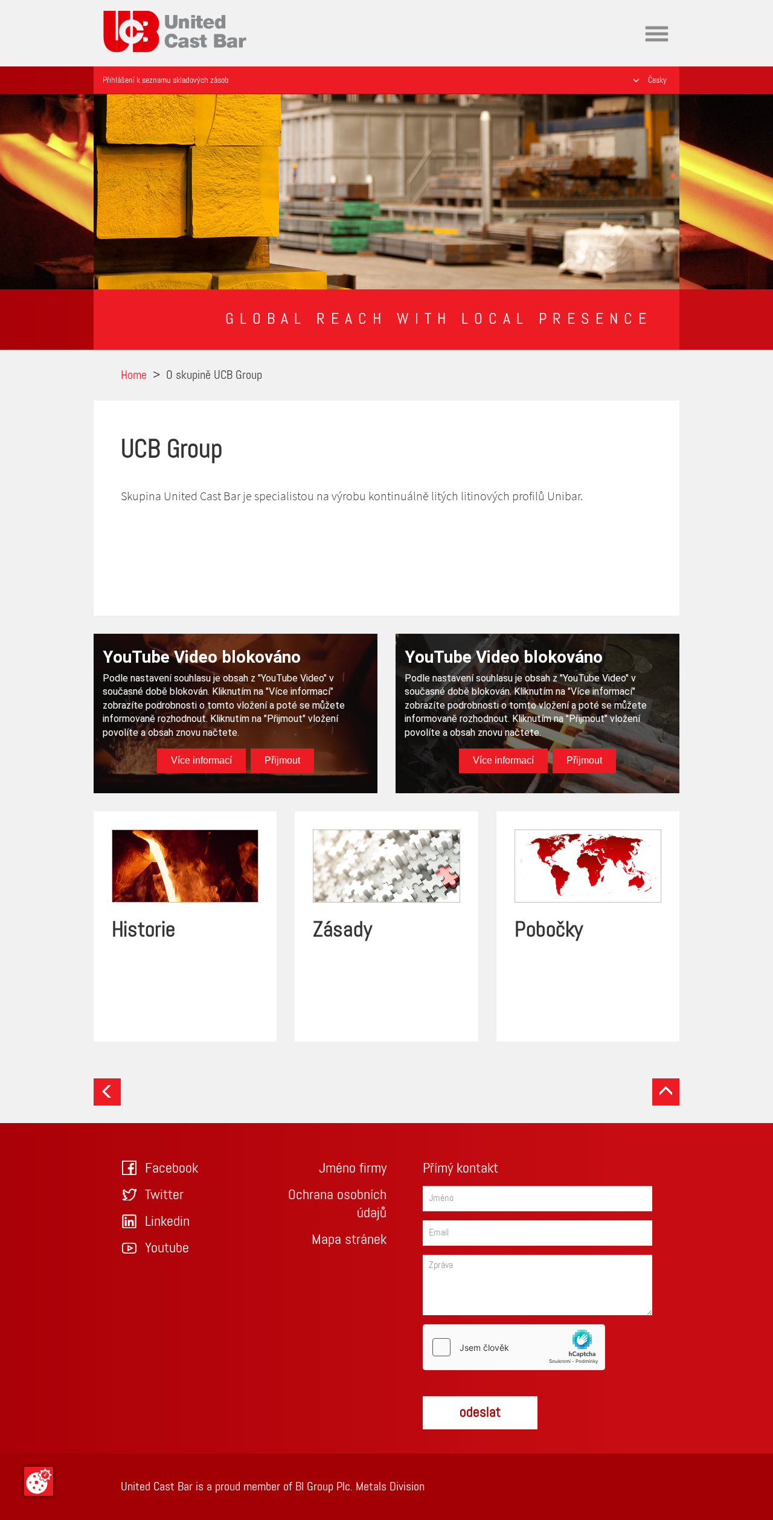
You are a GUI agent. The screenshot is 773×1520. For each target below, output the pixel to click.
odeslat (480, 1412)
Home (116, 8)
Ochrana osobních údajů (337, 1204)
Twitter (164, 1195)
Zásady (342, 930)
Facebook (171, 1168)
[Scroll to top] (665, 1092)
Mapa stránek (349, 1239)
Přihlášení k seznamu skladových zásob (165, 80)
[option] (386, 191)
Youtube (167, 1248)
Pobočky (549, 930)
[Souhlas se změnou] (38, 1481)
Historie (143, 930)
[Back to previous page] (107, 1092)
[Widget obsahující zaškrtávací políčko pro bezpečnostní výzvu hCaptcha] (514, 1347)
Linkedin (167, 1221)
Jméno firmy (352, 1168)
